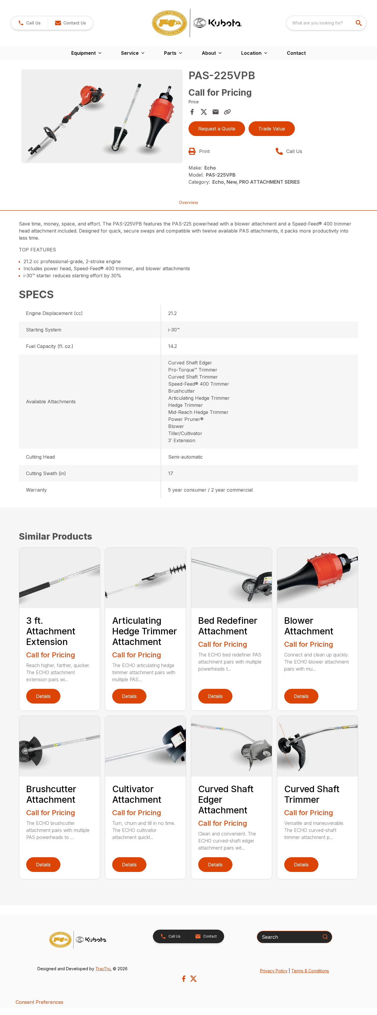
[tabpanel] (102, 117)
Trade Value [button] (271, 129)
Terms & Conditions (310, 970)
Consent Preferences (39, 1002)
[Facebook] (183, 978)
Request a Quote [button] (216, 129)
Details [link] (43, 696)
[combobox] (326, 23)
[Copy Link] (227, 111)
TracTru (102, 968)
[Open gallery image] (102, 116)
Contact (296, 53)
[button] (29, 23)
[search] (359, 23)
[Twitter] (193, 978)
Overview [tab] (188, 202)
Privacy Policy (273, 970)
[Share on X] (203, 111)
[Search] (325, 937)
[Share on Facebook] (192, 111)
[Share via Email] (215, 111)
